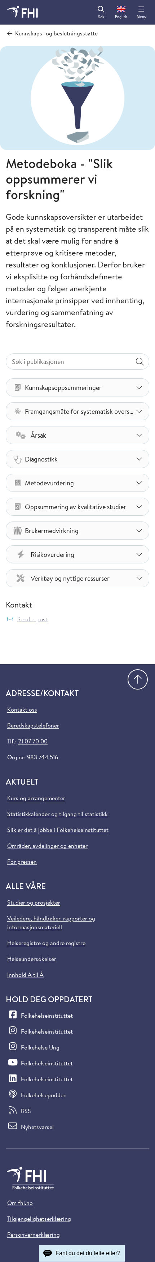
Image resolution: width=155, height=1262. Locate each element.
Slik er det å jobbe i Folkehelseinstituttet (57, 830)
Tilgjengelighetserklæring (39, 1219)
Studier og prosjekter (33, 902)
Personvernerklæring (33, 1235)
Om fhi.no (20, 1203)
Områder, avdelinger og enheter (47, 846)
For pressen (22, 862)
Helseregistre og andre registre (46, 943)
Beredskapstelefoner (33, 725)
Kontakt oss (22, 709)
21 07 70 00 (33, 741)
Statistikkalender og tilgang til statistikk (57, 814)
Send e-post (32, 619)
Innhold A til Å (25, 975)
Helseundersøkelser (31, 959)
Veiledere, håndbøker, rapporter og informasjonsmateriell (51, 922)
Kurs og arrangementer (36, 798)
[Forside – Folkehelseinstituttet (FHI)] (22, 12)
